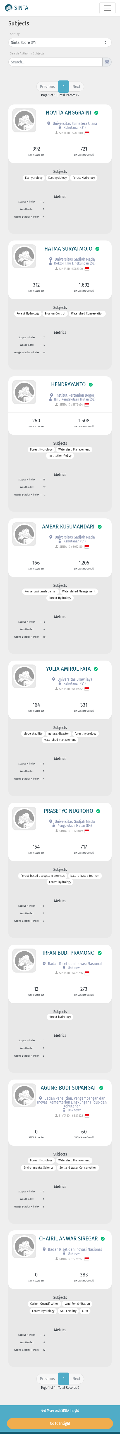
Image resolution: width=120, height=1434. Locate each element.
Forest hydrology (60, 882)
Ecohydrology (33, 178)
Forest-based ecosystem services (43, 876)
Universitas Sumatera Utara (74, 123)
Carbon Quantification (44, 1304)
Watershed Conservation (87, 314)
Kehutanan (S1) (74, 127)
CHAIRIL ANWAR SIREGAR (68, 1238)
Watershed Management (74, 449)
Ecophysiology (57, 178)
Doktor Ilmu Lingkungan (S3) (74, 263)
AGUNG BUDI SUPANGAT (68, 1087)
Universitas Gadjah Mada (74, 259)
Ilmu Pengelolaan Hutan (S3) (74, 399)
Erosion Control (55, 314)
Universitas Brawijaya (74, 679)
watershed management (60, 740)
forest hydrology (85, 734)
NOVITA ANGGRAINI (68, 112)
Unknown (74, 968)
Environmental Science (38, 1168)
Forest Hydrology (84, 178)
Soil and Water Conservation (78, 1168)
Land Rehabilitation (77, 1304)
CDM (85, 1311)
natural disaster (58, 734)
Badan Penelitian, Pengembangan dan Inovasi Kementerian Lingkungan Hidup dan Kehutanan (72, 1102)
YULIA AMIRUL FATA (68, 668)
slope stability (33, 734)
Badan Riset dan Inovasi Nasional (74, 963)
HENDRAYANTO (68, 384)
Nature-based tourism (84, 876)
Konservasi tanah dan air (41, 592)
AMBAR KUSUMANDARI (68, 526)
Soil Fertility (68, 1311)
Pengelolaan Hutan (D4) (74, 825)
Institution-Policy (60, 456)
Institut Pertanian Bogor (74, 395)
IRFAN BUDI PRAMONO (68, 952)
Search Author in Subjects (27, 53)
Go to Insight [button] (60, 1423)
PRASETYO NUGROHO (68, 810)
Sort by (15, 33)
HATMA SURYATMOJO (68, 248)
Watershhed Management (78, 592)
